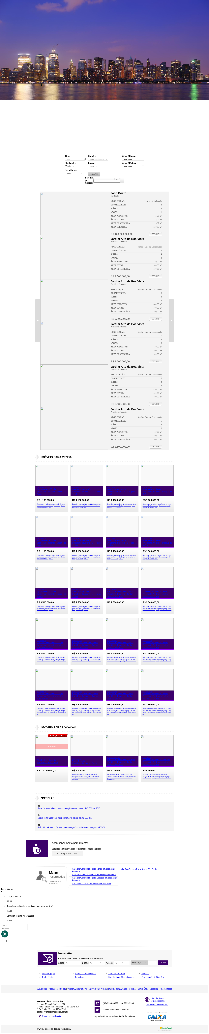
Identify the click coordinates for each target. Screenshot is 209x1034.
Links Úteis (47, 977)
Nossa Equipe (48, 973)
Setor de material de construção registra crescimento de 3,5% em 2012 (69, 808)
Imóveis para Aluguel (117, 989)
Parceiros (79, 977)
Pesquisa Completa (57, 989)
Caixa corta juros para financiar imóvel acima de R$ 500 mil (65, 818)
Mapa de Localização (51, 1016)
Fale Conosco (166, 989)
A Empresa (42, 989)
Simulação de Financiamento (121, 977)
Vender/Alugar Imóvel (77, 989)
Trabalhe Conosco (116, 973)
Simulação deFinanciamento (158, 999)
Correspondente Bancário (152, 977)
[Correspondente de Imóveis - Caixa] (157, 1020)
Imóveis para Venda (98, 989)
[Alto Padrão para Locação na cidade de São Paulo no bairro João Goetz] (74, 234)
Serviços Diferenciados (85, 973)
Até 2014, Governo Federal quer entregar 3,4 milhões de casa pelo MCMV (71, 827)
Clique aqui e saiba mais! (157, 1004)
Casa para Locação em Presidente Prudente (91, 883)
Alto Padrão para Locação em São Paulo (138, 869)
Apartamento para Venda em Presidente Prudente (94, 874)
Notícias (145, 973)
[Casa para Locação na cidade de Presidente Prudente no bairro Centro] (87, 755)
